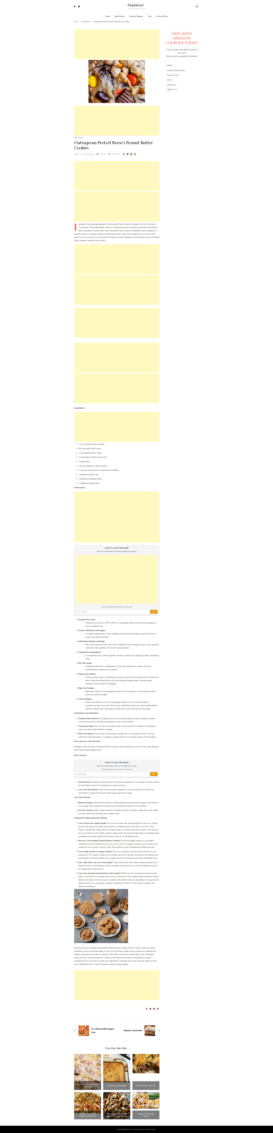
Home (107, 16)
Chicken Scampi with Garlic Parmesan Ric (88, 1115)
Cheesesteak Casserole (146, 1085)
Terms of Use (173, 75)
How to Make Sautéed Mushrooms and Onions (116, 1115)
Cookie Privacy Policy (176, 70)
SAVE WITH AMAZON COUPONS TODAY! (182, 38)
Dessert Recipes (136, 16)
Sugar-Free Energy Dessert (146, 1115)
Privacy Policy (162, 16)
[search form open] (197, 7)
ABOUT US (172, 89)
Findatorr (136, 5)
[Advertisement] (116, 44)
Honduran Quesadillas (116, 1085)
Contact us (171, 84)
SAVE (153, 612)
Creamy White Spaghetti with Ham (87, 1085)
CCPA (169, 80)
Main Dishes (120, 16)
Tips (150, 16)
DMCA (170, 65)
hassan (76, 154)
